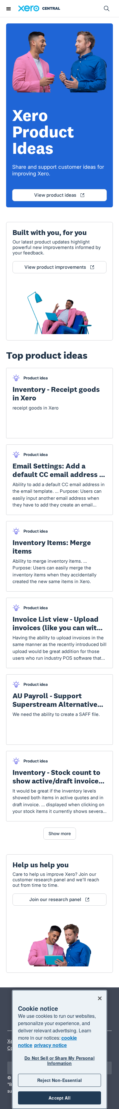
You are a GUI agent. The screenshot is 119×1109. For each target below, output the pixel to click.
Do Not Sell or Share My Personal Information (59, 1060)
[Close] (99, 998)
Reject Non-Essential (59, 1080)
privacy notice (50, 1045)
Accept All (59, 1098)
